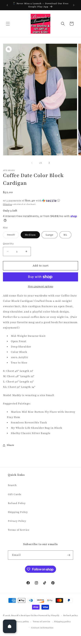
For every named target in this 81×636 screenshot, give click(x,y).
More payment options (40, 286)
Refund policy (70, 615)
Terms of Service (18, 529)
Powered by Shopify (49, 615)
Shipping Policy (18, 512)
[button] (8, 23)
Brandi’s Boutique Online (24, 615)
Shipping (7, 204)
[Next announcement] (73, 5)
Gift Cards (14, 494)
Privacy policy (21, 621)
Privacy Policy (17, 521)
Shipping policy (62, 621)
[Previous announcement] (7, 5)
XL (65, 234)
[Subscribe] (68, 555)
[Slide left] (32, 163)
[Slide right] (49, 163)
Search (12, 485)
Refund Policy (17, 503)
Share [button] (10, 445)
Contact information (42, 627)
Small (13, 235)
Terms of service (41, 621)
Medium (30, 234)
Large (49, 234)
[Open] (9, 626)
